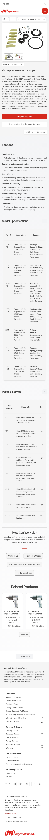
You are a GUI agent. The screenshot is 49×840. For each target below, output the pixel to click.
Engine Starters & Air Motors (17, 711)
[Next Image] (42, 37)
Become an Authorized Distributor (19, 764)
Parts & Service (12, 741)
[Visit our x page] (27, 784)
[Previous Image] (6, 37)
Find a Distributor (12, 738)
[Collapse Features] (44, 145)
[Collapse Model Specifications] (44, 221)
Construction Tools (13, 701)
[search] (45, 4)
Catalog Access (12, 731)
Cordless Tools (12, 704)
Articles (9, 777)
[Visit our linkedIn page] (40, 784)
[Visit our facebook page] (33, 784)
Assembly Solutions (13, 697)
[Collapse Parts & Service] (44, 391)
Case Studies (11, 773)
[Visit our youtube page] (14, 784)
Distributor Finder (12, 761)
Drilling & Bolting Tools (14, 708)
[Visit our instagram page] (21, 784)
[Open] (45, 11)
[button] (24, 145)
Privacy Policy (10, 814)
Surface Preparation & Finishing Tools (20, 714)
